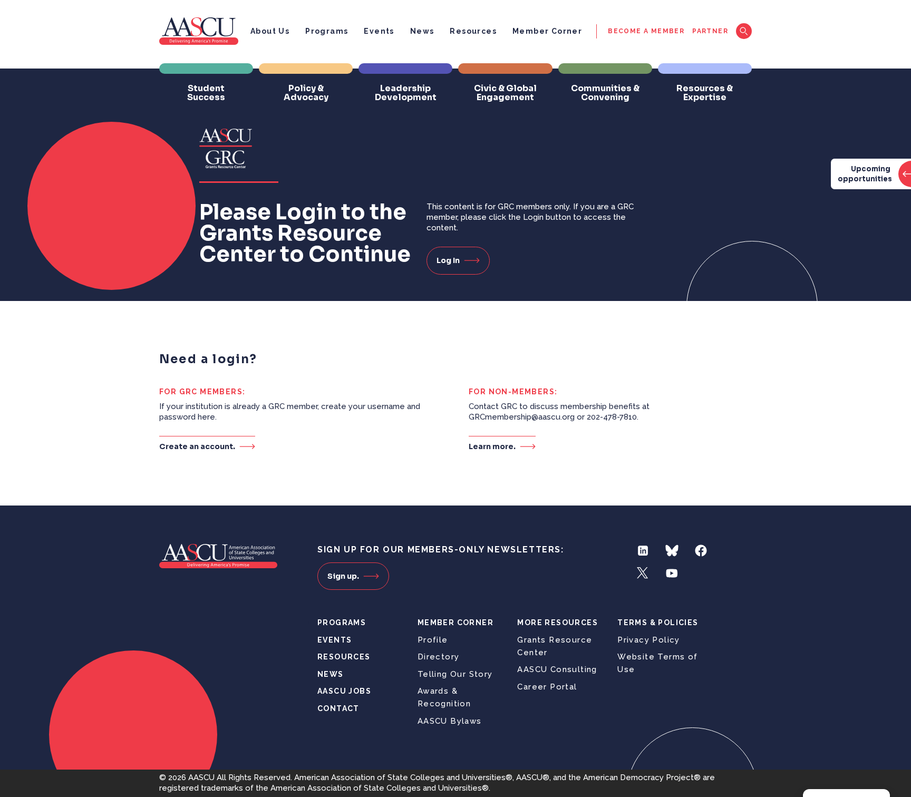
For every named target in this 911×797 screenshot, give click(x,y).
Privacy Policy (648, 640)
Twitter (643, 573)
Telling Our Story (455, 674)
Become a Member (646, 31)
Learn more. (492, 446)
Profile (433, 640)
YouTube (672, 573)
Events (379, 31)
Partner (710, 31)
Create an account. (197, 446)
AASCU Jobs (344, 691)
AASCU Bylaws (450, 721)
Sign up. (343, 576)
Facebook (701, 550)
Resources (473, 31)
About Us (269, 31)
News (422, 31)
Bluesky (672, 550)
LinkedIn (643, 550)
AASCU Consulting (557, 669)
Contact (338, 708)
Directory (439, 657)
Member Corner (547, 31)
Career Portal (547, 687)
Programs (326, 31)
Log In (448, 260)
